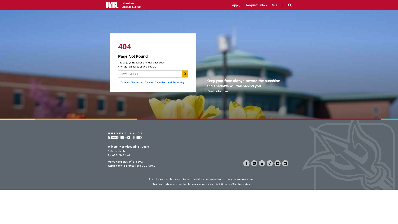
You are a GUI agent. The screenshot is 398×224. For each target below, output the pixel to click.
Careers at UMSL (246, 179)
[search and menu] (185, 73)
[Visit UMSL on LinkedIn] (277, 163)
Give (274, 5)
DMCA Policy (218, 179)
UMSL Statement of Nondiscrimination (233, 184)
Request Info (255, 5)
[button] (288, 5)
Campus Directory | (131, 82)
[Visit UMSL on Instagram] (262, 163)
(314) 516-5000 (134, 161)
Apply (236, 5)
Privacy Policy (232, 179)
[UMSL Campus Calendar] (285, 163)
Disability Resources (203, 179)
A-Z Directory (176, 82)
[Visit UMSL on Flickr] (254, 163)
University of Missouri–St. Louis (128, 146)
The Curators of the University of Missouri (173, 179)
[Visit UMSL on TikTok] (270, 163)
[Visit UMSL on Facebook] (246, 163)
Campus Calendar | (156, 82)
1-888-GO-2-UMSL (144, 165)
